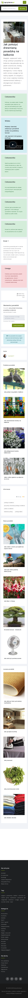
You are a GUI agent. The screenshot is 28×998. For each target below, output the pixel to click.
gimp (7, 897)
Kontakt (3, 873)
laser (11, 902)
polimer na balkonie (8, 508)
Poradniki (3, 948)
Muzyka (3, 941)
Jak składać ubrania (10, 817)
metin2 (3, 897)
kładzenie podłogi (8, 511)
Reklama (3, 965)
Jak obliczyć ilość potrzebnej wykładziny (13, 702)
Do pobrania (4, 875)
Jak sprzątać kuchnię (10, 731)
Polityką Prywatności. (16, 993)
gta (25, 897)
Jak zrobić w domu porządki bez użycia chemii (14, 547)
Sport (2, 920)
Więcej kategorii (5, 950)
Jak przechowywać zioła (11, 789)
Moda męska (4, 937)
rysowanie (20, 897)
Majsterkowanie (5, 935)
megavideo (4, 899)
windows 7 (11, 899)
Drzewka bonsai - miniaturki (12, 629)
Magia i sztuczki (5, 933)
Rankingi (3, 877)
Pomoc (3, 971)
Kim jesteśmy (5, 961)
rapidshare (13, 897)
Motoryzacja (4, 939)
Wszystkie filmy (5, 881)
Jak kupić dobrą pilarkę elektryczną (11, 570)
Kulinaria (3, 915)
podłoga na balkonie (9, 502)
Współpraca (4, 967)
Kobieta (3, 918)
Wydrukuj (21, 293)
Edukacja (3, 924)
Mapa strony (4, 884)
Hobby (3, 930)
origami (3, 895)
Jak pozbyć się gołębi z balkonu (13, 392)
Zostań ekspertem (6, 879)
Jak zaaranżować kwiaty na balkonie (12, 421)
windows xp (21, 895)
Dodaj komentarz (18, 325)
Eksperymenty (5, 926)
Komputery (4, 913)
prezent (22, 899)
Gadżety (3, 928)
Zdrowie (3, 943)
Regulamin (4, 969)
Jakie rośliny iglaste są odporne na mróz (13, 478)
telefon (15, 895)
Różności (3, 945)
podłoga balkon (18, 511)
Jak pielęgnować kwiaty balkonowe (11, 452)
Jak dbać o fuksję (9, 601)
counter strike (5, 902)
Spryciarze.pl (18, 988)
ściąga (17, 899)
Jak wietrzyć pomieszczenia (12, 658)
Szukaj (23, 8)
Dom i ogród (4, 922)
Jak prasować (8, 760)
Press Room (4, 963)
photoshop (9, 895)
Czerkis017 (11, 356)
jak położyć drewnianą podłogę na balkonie (14, 505)
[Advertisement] (14, 844)
